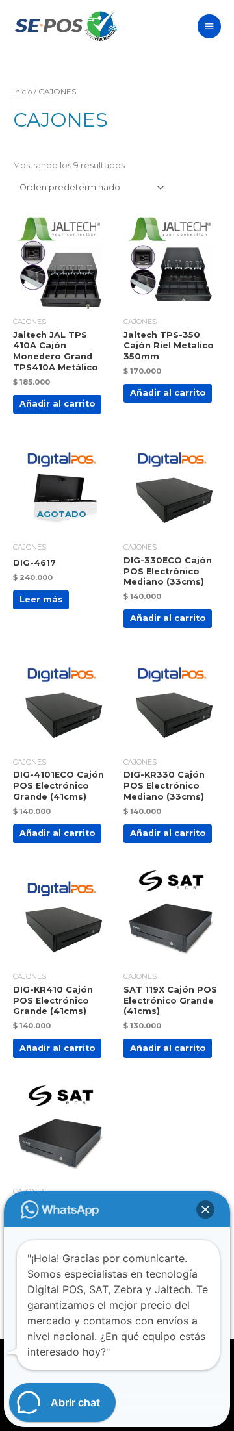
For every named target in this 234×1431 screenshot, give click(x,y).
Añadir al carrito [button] (58, 404)
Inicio (22, 91)
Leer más (41, 599)
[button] (205, 1209)
